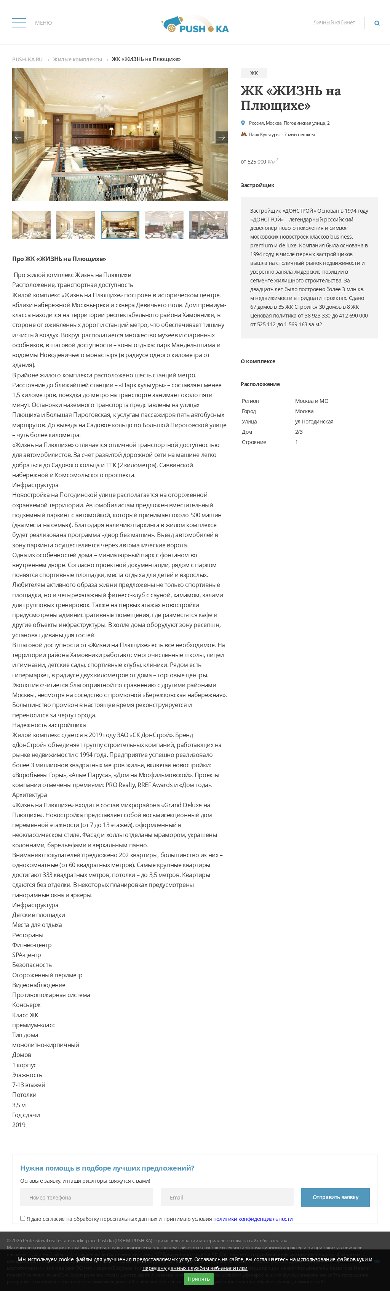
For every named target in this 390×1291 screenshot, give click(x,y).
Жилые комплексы (77, 60)
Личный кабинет (334, 22)
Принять (198, 1278)
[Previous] (18, 137)
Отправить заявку (336, 1197)
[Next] (222, 137)
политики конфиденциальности (253, 1218)
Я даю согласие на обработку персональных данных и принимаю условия (159, 1218)
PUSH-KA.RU (27, 60)
